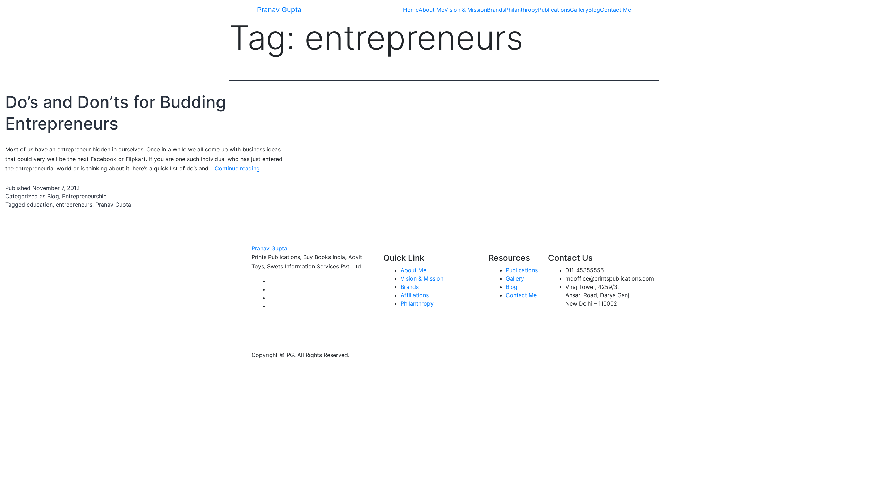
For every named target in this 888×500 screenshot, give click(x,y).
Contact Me (615, 9)
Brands (496, 9)
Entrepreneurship (84, 196)
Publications (554, 9)
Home (411, 9)
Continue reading (237, 168)
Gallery (579, 9)
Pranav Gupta (279, 10)
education (40, 204)
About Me (431, 9)
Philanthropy (521, 9)
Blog (594, 9)
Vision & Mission (465, 9)
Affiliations (415, 295)
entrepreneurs (74, 204)
